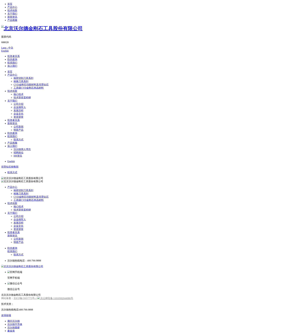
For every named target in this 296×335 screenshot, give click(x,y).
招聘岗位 (18, 152)
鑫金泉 (11, 330)
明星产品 (18, 130)
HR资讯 (18, 155)
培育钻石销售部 (9, 166)
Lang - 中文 (7, 47)
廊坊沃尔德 (13, 321)
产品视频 (12, 20)
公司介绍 (18, 104)
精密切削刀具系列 (23, 78)
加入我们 (12, 66)
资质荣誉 (18, 117)
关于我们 (12, 13)
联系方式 (18, 139)
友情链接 (6, 315)
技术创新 (12, 10)
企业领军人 (20, 107)
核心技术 (18, 94)
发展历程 (18, 110)
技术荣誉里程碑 (22, 97)
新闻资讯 (12, 17)
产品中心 (12, 7)
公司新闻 (18, 126)
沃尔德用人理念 (22, 149)
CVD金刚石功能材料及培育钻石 (31, 84)
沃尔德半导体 (14, 324)
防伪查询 (12, 59)
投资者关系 (13, 56)
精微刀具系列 (21, 81)
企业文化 (18, 113)
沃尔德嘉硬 (13, 327)
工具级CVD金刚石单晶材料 (29, 87)
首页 (9, 4)
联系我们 (12, 62)
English (5, 50)
